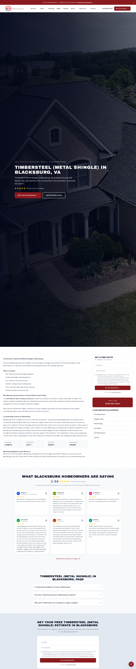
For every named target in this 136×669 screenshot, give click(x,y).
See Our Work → (89, 2)
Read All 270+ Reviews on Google (67, 559)
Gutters (96, 437)
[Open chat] (131, 664)
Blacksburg (44, 162)
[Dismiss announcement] (134, 2)
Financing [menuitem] (51, 8)
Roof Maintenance (99, 433)
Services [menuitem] (33, 8)
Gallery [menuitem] (59, 8)
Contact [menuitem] (93, 8)
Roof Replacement (99, 414)
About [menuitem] (73, 8)
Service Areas (24, 162)
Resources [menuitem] (82, 8)
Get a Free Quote (121, 8)
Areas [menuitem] (42, 8)
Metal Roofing (98, 423)
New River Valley (34, 162)
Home (16, 162)
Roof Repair (97, 428)
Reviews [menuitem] (65, 8)
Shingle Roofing (98, 419)
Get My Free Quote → (112, 388)
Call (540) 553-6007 (54, 195)
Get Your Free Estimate (27, 195)
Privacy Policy (107, 384)
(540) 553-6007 (107, 8)
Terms (115, 384)
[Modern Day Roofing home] (14, 8)
